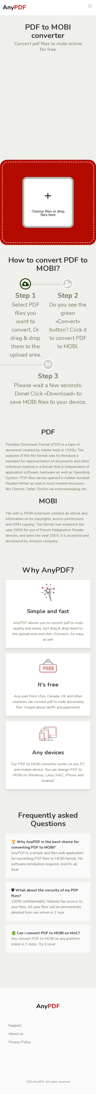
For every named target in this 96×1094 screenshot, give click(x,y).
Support (14, 1025)
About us (15, 1033)
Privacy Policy (19, 1042)
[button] (90, 6)
